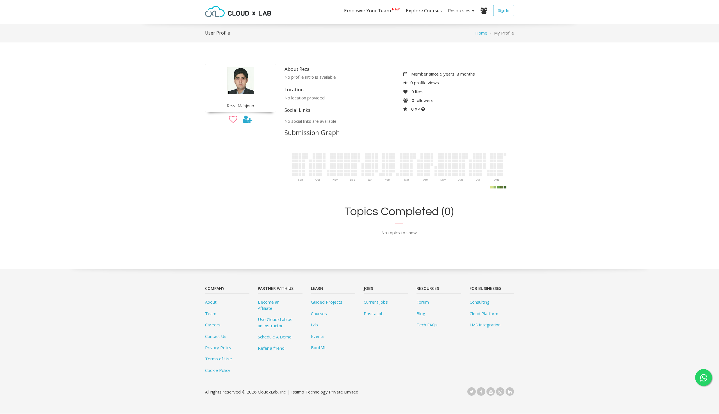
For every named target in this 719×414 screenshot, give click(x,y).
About (211, 302)
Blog (421, 313)
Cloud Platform (484, 313)
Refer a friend (271, 348)
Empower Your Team (372, 9)
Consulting (480, 302)
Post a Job (374, 313)
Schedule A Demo (275, 337)
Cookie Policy (217, 370)
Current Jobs (376, 302)
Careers (212, 324)
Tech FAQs (427, 324)
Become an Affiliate (268, 305)
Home (481, 33)
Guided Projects (326, 302)
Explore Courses (424, 10)
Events (317, 336)
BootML (318, 347)
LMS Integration (485, 324)
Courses (319, 313)
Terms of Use (218, 358)
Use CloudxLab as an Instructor (275, 322)
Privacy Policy (218, 347)
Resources (460, 10)
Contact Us (215, 336)
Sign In (503, 10)
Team (210, 313)
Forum (423, 302)
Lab (314, 324)
